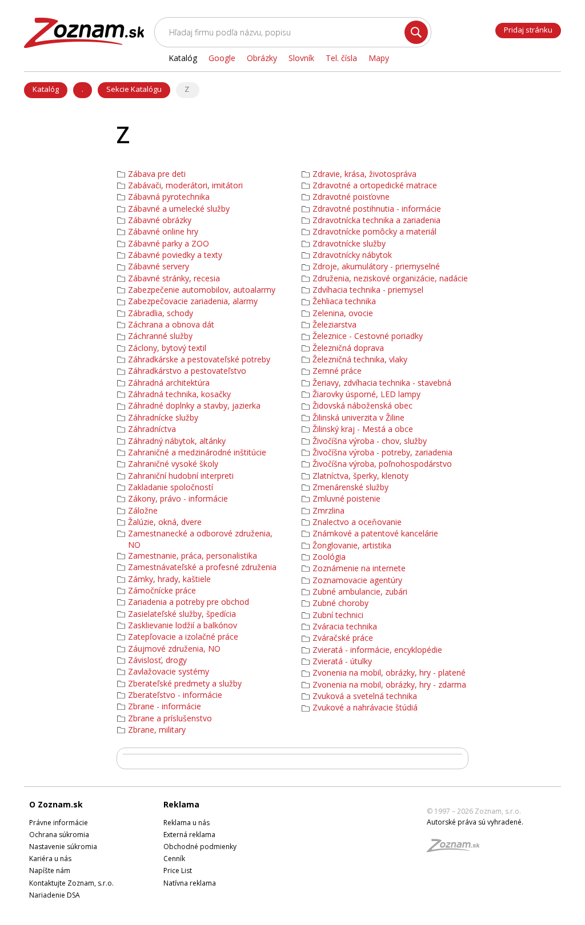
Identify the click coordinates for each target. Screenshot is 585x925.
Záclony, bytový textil (167, 348)
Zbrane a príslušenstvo (170, 718)
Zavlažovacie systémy (168, 672)
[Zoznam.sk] (457, 849)
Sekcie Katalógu (134, 89)
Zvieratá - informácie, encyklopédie (377, 650)
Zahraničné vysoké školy (173, 464)
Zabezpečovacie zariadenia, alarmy (193, 301)
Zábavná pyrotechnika (169, 197)
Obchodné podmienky (200, 846)
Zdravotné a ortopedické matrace (374, 185)
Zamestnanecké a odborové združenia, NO (200, 539)
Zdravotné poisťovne (351, 197)
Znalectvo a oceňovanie (357, 522)
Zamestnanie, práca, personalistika (192, 556)
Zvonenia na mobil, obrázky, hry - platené (389, 673)
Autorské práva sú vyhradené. (475, 822)
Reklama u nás (186, 822)
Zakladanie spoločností (170, 487)
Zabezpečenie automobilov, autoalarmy (201, 290)
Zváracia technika (344, 626)
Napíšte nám (49, 870)
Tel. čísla (341, 57)
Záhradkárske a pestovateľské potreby (199, 359)
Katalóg (46, 89)
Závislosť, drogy (157, 660)
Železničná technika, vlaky (359, 359)
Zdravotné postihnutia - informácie (376, 209)
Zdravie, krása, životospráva (364, 174)
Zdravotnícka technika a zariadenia (376, 220)
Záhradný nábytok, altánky (177, 441)
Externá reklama (189, 834)
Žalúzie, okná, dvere (165, 522)
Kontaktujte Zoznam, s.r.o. (71, 883)
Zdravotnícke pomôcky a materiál (374, 232)
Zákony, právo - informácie (178, 499)
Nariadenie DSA (54, 895)
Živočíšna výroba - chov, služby (369, 441)
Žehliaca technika (344, 301)
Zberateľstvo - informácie (175, 695)
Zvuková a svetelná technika (364, 696)
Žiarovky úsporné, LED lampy (366, 394)
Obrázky (262, 57)
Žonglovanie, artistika (351, 545)
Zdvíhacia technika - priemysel (367, 290)
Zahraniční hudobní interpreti (181, 476)
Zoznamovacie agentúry (357, 580)
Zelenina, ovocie (342, 313)
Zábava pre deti (157, 174)
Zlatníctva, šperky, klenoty (360, 476)
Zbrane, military (157, 730)
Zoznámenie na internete (359, 568)
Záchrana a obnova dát (171, 325)
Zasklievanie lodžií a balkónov (182, 625)
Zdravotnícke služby (349, 244)
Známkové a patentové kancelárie (375, 533)
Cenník (174, 858)
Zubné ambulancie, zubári (359, 592)
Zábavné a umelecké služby (179, 209)
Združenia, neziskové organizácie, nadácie (390, 278)
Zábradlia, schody (160, 313)
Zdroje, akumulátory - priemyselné (376, 266)
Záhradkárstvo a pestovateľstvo (187, 371)
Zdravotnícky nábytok (352, 255)
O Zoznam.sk (56, 804)
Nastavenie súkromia (63, 846)
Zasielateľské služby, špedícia (182, 614)
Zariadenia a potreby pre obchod (188, 602)
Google (222, 57)
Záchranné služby (160, 336)
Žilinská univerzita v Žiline (358, 418)
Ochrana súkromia (59, 834)
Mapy (378, 57)
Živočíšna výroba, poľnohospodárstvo (382, 464)
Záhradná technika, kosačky (179, 394)
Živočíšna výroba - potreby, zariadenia (382, 452)
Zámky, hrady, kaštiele (169, 579)
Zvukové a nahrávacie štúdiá (365, 707)
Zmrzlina (328, 511)
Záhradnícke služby (163, 418)
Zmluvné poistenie (346, 499)
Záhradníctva (152, 429)
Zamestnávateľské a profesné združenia (202, 567)
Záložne (143, 511)
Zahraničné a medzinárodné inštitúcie (197, 452)
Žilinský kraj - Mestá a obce (362, 429)
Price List (177, 870)
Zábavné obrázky (159, 220)
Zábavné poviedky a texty (175, 255)
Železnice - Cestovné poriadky (367, 336)
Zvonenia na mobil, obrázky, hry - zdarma (389, 685)
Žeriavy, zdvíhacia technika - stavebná (381, 383)
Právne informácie (58, 822)
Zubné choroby (340, 603)
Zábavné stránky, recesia (174, 278)
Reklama (181, 804)
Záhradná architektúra (169, 383)
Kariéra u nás (50, 858)
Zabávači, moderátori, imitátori (185, 185)
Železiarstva (334, 325)
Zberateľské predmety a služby (185, 683)
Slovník (301, 57)
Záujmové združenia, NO (174, 649)
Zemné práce (337, 371)
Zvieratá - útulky (342, 661)
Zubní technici (337, 615)
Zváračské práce (342, 638)
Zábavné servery (158, 266)
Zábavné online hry (163, 232)
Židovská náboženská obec (362, 406)
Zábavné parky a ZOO (168, 244)
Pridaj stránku (528, 30)
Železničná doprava (348, 348)
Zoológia (329, 557)
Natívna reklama (189, 883)
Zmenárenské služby (350, 487)
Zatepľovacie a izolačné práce (183, 637)
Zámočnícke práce (162, 590)
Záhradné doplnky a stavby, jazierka (194, 406)
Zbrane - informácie (164, 706)
